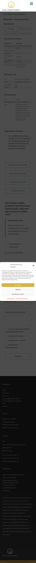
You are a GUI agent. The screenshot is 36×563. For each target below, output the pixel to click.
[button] (33, 266)
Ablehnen (18, 289)
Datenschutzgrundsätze (21, 298)
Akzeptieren (18, 285)
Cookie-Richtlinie (11, 298)
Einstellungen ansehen (18, 294)
